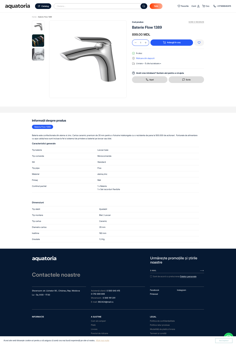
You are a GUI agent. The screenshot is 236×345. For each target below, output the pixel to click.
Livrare (94, 329)
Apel (151, 79)
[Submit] (143, 6)
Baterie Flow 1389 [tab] (42, 127)
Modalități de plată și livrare (162, 329)
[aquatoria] (17, 6)
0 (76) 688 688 (98, 294)
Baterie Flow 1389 (45, 17)
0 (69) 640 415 (113, 290)
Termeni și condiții (158, 333)
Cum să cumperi (98, 321)
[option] (87, 59)
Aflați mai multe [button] (102, 340)
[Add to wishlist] (199, 42)
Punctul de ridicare (99, 333)
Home (34, 17)
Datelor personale (188, 276)
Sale (156, 6)
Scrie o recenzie (196, 22)
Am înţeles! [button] (224, 341)
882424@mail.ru (105, 302)
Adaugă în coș (174, 42)
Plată (93, 325)
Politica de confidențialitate (162, 321)
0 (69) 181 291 (109, 298)
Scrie (188, 79)
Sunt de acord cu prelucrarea (174, 276)
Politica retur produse (160, 325)
